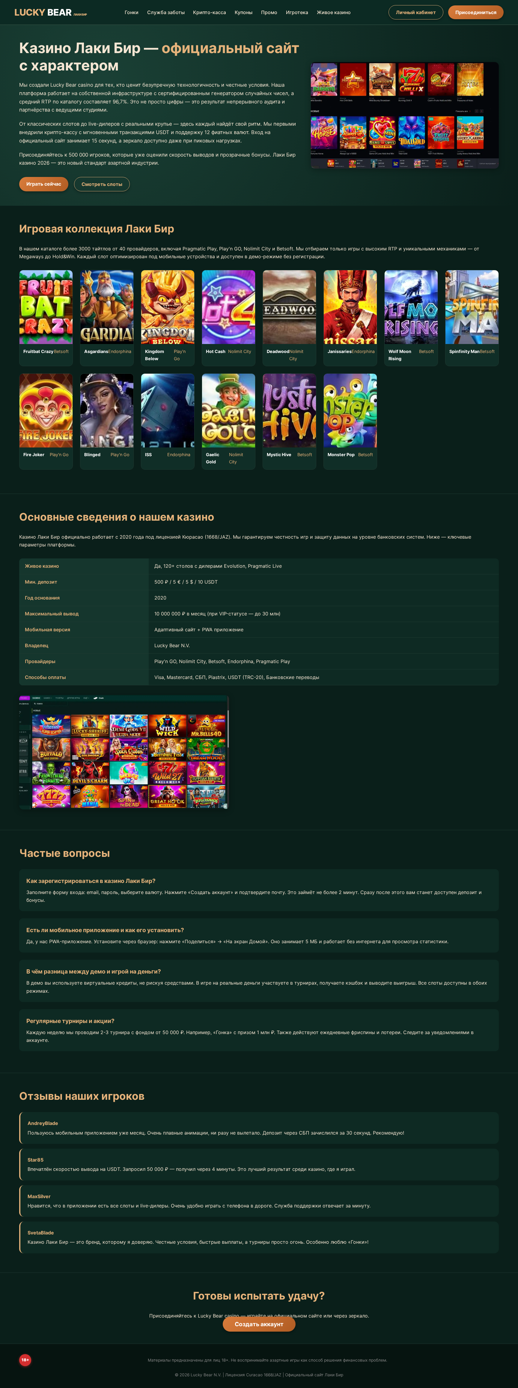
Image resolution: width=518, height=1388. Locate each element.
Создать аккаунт (259, 1324)
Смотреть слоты (102, 184)
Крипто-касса (209, 12)
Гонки (131, 12)
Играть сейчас (43, 184)
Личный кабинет (416, 12)
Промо (269, 12)
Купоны (243, 12)
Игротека (297, 12)
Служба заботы (166, 12)
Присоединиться (475, 12)
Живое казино (334, 12)
